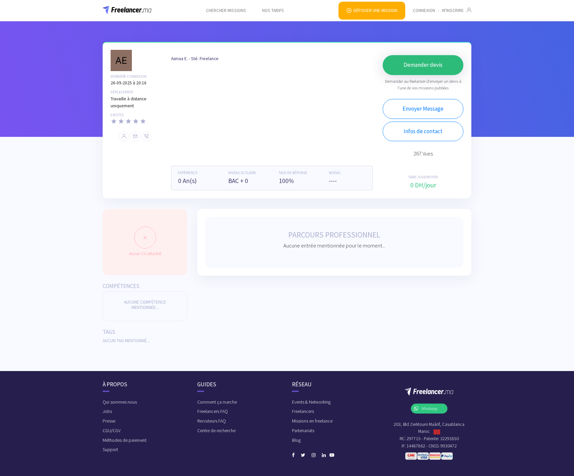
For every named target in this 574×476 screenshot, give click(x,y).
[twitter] (303, 455)
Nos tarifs (273, 10)
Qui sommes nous (120, 402)
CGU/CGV (112, 430)
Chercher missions (226, 10)
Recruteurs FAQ (211, 421)
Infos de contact (423, 131)
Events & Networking (311, 402)
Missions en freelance (312, 421)
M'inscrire (454, 10)
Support (110, 449)
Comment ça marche (217, 402)
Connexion (424, 10)
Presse (109, 421)
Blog (296, 440)
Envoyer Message (423, 108)
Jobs (107, 411)
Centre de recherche (216, 430)
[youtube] (332, 455)
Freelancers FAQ (212, 411)
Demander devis (423, 64)
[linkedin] (324, 455)
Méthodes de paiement (124, 440)
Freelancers (303, 411)
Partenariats (303, 430)
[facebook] (293, 455)
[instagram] (314, 455)
